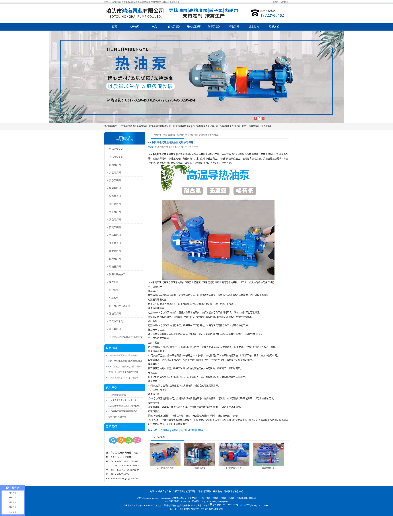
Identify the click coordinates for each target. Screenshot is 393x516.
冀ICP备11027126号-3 (260, 505)
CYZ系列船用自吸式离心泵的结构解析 (125, 366)
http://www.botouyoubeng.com (215, 501)
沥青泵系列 (266, 126)
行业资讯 (234, 26)
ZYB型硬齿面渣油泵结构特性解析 (123, 355)
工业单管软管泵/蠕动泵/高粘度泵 (126, 337)
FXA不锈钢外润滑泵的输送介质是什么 (125, 361)
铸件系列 (113, 282)
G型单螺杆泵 (268, 468)
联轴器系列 (115, 266)
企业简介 (160, 491)
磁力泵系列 (115, 259)
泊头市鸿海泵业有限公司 (164, 147)
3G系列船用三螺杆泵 (230, 126)
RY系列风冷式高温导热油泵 (134, 126)
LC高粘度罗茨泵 (234, 468)
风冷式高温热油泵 (250, 126)
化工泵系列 (115, 243)
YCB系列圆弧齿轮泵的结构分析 (122, 400)
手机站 (275, 2)
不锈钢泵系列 (116, 157)
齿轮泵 (174, 430)
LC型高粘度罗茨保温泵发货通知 (122, 411)
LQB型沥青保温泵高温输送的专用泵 (124, 406)
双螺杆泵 (164, 430)
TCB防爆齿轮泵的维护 (118, 395)
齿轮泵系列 (174, 26)
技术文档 (180, 135)
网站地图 (284, 2)
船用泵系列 (115, 188)
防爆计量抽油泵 (117, 274)
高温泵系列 (115, 172)
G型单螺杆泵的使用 (117, 417)
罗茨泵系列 (115, 227)
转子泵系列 (214, 26)
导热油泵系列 (194, 26)
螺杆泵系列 (115, 204)
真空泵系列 (115, 219)
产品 (154, 26)
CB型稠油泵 (199, 468)
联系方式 (274, 26)
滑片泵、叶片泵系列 (119, 306)
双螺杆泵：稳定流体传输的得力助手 (124, 372)
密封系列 (113, 290)
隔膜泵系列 (115, 329)
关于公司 (134, 26)
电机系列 (113, 298)
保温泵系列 (115, 196)
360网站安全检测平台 (200, 505)
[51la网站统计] (244, 505)
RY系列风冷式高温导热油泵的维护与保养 (202, 135)
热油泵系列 (115, 235)
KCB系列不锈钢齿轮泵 (160, 126)
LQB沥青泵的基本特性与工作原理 (123, 377)
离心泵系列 (115, 180)
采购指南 (254, 26)
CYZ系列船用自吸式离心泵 (205, 126)
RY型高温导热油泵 (182, 126)
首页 (114, 26)
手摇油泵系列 (116, 321)
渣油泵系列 (115, 313)
